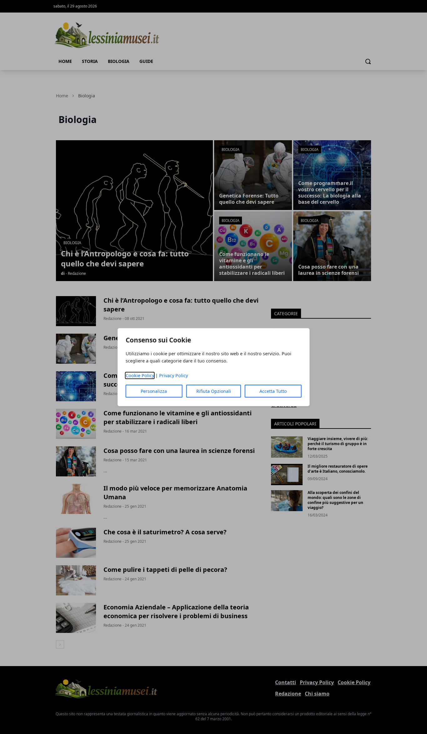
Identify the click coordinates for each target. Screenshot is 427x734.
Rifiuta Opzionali (213, 391)
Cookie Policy (140, 375)
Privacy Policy (173, 375)
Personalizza (154, 391)
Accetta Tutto (273, 391)
